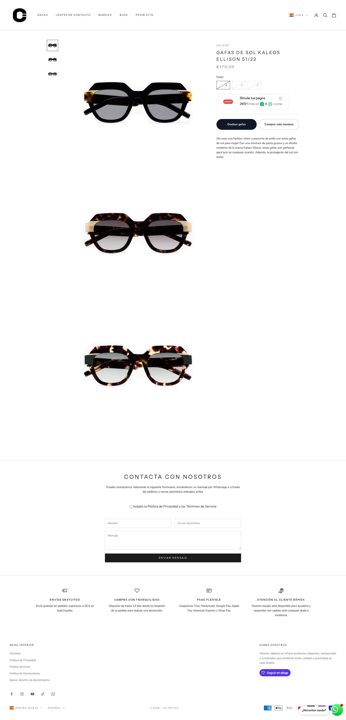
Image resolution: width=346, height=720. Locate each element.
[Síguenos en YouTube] (32, 694)
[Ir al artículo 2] (52, 60)
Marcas (105, 14)
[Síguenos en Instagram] (22, 694)
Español (54, 708)
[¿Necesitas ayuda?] (337, 710)
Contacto (15, 653)
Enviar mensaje (173, 558)
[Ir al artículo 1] (52, 45)
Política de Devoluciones (25, 673)
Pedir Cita (144, 14)
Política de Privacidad (163, 506)
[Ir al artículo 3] (52, 74)
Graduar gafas (236, 124)
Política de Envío (20, 667)
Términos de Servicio (201, 506)
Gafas (43, 14)
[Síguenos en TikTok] (43, 694)
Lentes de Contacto (73, 14)
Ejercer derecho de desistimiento (30, 680)
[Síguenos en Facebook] (12, 694)
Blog (124, 14)
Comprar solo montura (279, 124)
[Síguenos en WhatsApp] (53, 694)
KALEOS (222, 45)
